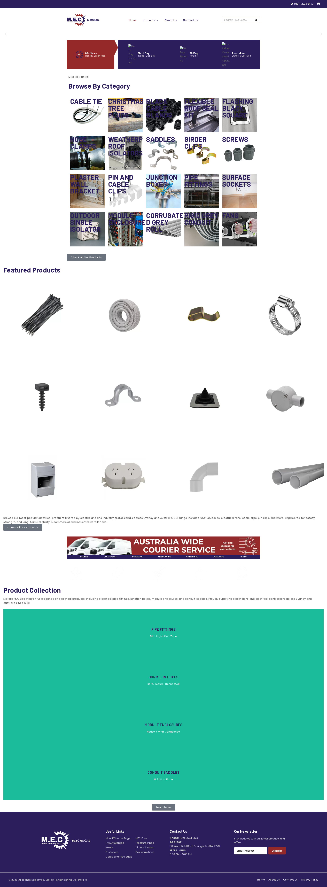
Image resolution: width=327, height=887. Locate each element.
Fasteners (112, 852)
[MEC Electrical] (84, 20)
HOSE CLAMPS (83, 142)
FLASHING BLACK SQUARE (237, 108)
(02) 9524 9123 (189, 838)
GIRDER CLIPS (195, 142)
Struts (109, 847)
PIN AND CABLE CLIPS (120, 184)
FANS (230, 215)
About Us (171, 20)
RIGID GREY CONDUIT (201, 218)
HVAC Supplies (115, 843)
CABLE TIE (86, 101)
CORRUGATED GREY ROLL (164, 222)
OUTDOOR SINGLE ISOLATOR (85, 222)
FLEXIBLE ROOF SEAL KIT (201, 108)
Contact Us (190, 20)
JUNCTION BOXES (161, 180)
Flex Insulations (145, 852)
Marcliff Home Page (118, 838)
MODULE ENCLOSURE (126, 218)
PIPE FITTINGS (198, 180)
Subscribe (277, 850)
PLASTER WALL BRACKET (85, 184)
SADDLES (160, 139)
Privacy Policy (309, 879)
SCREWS (235, 139)
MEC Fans (141, 838)
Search (257, 20)
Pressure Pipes (145, 843)
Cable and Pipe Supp (119, 856)
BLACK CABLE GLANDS (159, 108)
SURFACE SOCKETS (236, 180)
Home (133, 20)
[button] (5, 34)
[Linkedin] (318, 4)
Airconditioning (145, 847)
